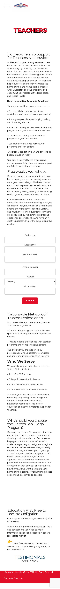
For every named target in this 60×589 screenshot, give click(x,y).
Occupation (30, 286)
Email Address (30, 254)
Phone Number (30, 267)
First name (30, 235)
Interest (30, 276)
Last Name (30, 244)
